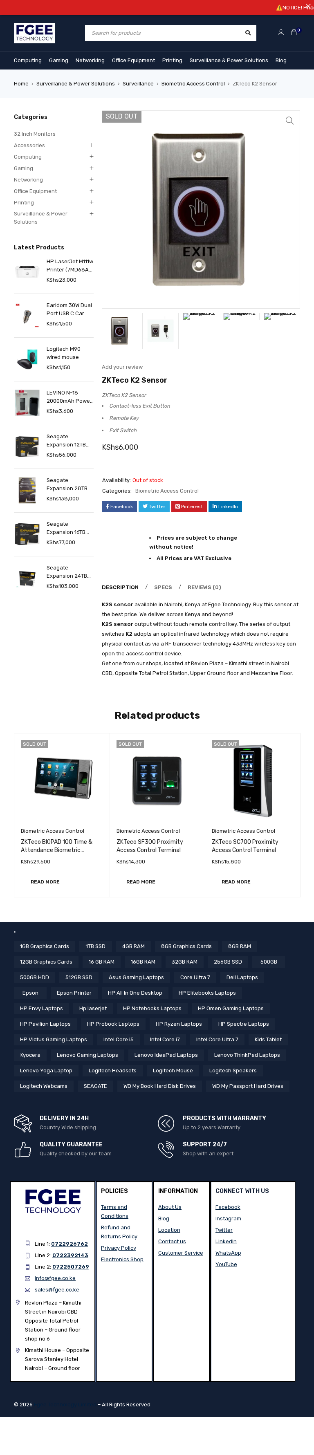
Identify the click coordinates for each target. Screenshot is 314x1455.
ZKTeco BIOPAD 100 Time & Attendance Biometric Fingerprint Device (56, 850)
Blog (281, 60)
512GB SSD (78, 977)
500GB (268, 962)
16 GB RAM (101, 962)
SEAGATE (95, 1086)
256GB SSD (228, 962)
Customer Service (180, 1253)
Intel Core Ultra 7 (217, 1039)
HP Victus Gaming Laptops (53, 1039)
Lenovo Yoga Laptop (46, 1070)
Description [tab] (120, 587)
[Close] (308, 6)
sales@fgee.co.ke (57, 1290)
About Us (170, 1207)
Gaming (58, 60)
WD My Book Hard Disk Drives (159, 1086)
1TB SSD (95, 946)
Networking (90, 60)
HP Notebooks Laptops (152, 1008)
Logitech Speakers (233, 1070)
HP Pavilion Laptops (45, 1024)
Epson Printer (74, 993)
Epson (30, 993)
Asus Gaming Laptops (136, 977)
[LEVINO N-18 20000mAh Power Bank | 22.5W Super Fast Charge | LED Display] (27, 403)
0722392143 (70, 1255)
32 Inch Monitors (35, 134)
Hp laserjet (93, 1008)
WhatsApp (228, 1253)
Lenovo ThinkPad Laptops (247, 1055)
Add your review (122, 367)
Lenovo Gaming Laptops (87, 1055)
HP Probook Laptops (113, 1024)
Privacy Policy (118, 1248)
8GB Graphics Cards (186, 946)
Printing (172, 60)
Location (169, 1230)
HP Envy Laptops (41, 1008)
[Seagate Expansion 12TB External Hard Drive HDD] (27, 446)
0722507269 (70, 1267)
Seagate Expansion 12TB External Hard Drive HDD (66, 441)
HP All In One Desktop (135, 993)
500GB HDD (34, 977)
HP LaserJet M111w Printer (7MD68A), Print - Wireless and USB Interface (70, 266)
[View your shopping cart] (294, 33)
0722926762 (69, 1244)
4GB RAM (133, 946)
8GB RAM (239, 946)
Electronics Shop (122, 1259)
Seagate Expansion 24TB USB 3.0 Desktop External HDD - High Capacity (67, 572)
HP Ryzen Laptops (179, 1024)
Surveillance (138, 84)
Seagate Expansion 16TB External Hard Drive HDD (66, 528)
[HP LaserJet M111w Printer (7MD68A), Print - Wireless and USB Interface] (27, 271)
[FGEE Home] (34, 27)
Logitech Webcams (43, 1086)
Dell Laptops (242, 977)
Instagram (228, 1218)
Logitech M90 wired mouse (64, 353)
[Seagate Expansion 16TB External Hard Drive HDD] (27, 534)
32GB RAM (184, 962)
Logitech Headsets (113, 1070)
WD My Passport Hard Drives (247, 1086)
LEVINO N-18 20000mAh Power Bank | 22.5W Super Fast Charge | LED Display (69, 397)
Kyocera (30, 1055)
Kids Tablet (268, 1039)
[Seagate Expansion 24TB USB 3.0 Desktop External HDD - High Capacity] (27, 578)
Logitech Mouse (173, 1070)
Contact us (172, 1241)
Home (21, 84)
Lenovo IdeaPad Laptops (166, 1055)
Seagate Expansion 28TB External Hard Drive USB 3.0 (67, 485)
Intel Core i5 (118, 1039)
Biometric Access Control (193, 84)
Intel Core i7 (165, 1039)
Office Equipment (133, 60)
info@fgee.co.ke (55, 1278)
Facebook (227, 1207)
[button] (290, 120)
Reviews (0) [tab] (204, 587)
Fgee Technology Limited (65, 1404)
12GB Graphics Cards (46, 962)
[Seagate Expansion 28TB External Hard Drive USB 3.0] (27, 490)
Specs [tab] (163, 587)
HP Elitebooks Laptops (207, 993)
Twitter (224, 1230)
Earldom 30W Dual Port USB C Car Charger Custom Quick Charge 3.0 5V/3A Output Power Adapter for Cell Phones (70, 310)
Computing (28, 60)
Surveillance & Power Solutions (229, 60)
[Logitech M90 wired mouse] (27, 359)
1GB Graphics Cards (44, 946)
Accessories (29, 145)
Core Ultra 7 (195, 977)
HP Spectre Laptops (243, 1024)
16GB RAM (143, 962)
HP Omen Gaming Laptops (231, 1008)
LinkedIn (226, 1241)
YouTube (226, 1264)
